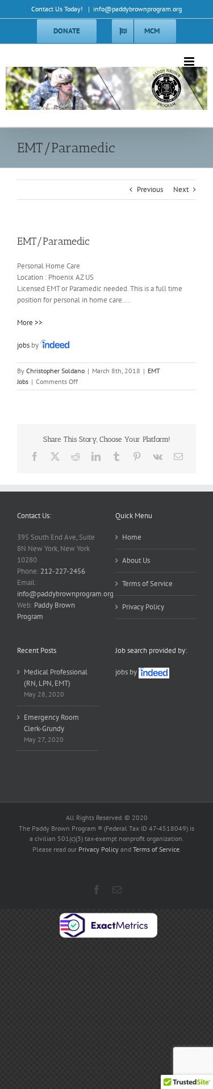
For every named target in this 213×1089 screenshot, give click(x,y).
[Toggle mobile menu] (190, 61)
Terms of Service (147, 583)
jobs (23, 345)
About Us (136, 560)
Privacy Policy (143, 607)
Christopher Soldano (55, 370)
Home (131, 537)
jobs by (127, 672)
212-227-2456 (62, 571)
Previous (150, 189)
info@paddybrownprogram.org (137, 9)
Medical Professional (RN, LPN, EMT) (55, 677)
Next (181, 189)
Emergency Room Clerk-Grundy (51, 722)
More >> (30, 322)
